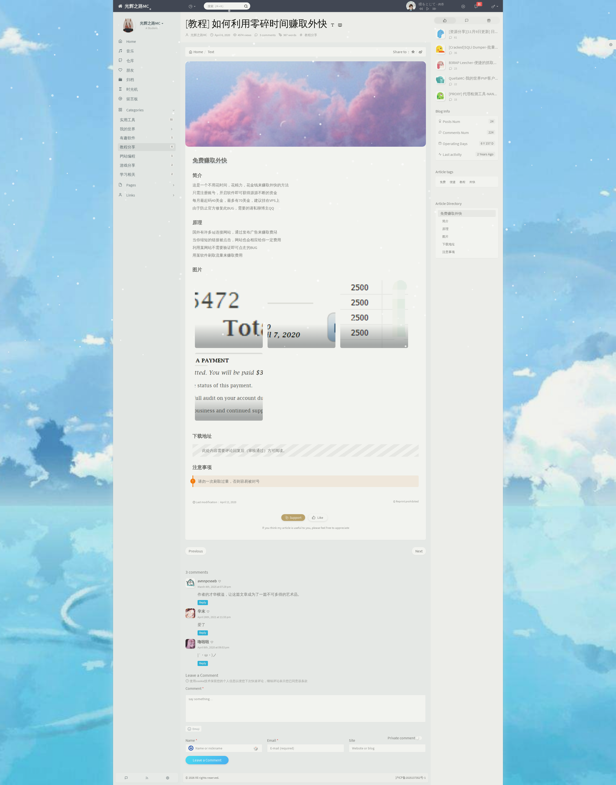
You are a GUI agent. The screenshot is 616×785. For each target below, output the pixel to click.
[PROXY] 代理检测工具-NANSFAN (476, 93)
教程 (462, 182)
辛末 (201, 611)
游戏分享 (146, 165)
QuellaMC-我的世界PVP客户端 (474, 78)
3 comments (267, 35)
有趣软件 (146, 137)
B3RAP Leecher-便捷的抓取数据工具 (479, 62)
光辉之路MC (199, 35)
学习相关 (146, 174)
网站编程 (146, 156)
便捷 (453, 182)
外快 (472, 182)
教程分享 (146, 147)
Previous (196, 551)
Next (419, 551)
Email (272, 740)
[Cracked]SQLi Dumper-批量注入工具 (479, 47)
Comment (195, 688)
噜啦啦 (203, 641)
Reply (202, 602)
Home (198, 51)
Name (191, 740)
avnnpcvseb (207, 580)
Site (352, 740)
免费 (443, 182)
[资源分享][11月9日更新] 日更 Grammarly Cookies (490, 31)
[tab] (445, 20)
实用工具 (146, 119)
